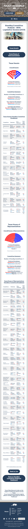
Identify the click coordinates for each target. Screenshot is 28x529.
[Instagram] (12, 519)
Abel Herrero (18, 339)
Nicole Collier (12, 319)
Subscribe (9, 13)
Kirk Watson (18, 178)
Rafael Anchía (12, 378)
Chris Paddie (12, 339)
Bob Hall (12, 130)
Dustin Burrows (12, 452)
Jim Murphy (13, 411)
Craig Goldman (18, 397)
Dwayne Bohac (18, 314)
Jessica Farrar (18, 383)
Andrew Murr (18, 388)
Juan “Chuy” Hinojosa (18, 152)
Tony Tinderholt (19, 328)
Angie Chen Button (13, 447)
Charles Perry (18, 157)
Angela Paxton (17, 183)
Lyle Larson (13, 406)
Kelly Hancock (12, 135)
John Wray (19, 421)
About (13, 508)
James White (12, 309)
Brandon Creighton (12, 162)
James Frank (12, 367)
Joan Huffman (18, 141)
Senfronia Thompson (13, 422)
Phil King (12, 426)
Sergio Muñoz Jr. (18, 393)
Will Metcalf (18, 406)
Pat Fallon (18, 126)
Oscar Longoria (18, 296)
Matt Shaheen (18, 447)
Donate (19, 13)
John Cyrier (13, 323)
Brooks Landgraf (19, 443)
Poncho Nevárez (12, 358)
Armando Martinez (19, 323)
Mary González (19, 402)
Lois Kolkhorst (12, 157)
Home (7, 511)
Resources (14, 510)
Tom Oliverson (19, 373)
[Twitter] (7, 519)
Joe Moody (19, 305)
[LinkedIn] (4, 519)
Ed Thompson (19, 343)
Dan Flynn (13, 329)
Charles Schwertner (18, 166)
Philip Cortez (18, 334)
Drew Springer (12, 291)
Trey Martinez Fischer (12, 300)
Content (19, 508)
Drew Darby (18, 301)
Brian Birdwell (12, 173)
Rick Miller (19, 432)
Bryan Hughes (12, 126)
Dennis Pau (18, 358)
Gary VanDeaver (19, 362)
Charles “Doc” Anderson (19, 291)
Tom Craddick (12, 393)
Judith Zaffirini (18, 173)
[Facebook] (9, 519)
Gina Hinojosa (18, 368)
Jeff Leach (13, 383)
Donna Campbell (12, 199)
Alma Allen (19, 309)
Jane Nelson (12, 152)
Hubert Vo (19, 411)
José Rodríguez (18, 130)
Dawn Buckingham (12, 178)
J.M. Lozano (13, 343)
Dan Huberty (12, 417)
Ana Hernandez (19, 438)
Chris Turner (12, 353)
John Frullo (19, 378)
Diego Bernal (18, 417)
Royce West (18, 162)
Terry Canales (12, 443)
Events (18, 511)
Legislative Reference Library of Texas (15, 466)
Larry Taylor (12, 146)
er (20, 318)
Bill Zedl (18, 318)
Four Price (13, 305)
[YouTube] (14, 519)
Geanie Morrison (12, 402)
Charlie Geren (12, 363)
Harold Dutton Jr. (13, 387)
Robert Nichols (17, 135)
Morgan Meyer (12, 348)
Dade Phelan (12, 438)
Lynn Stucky (18, 353)
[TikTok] (17, 519)
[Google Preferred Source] (21, 519)
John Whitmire (12, 142)
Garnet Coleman (12, 314)
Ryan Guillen (12, 433)
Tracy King (13, 397)
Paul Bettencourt (12, 183)
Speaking (19, 510)
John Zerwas (12, 296)
